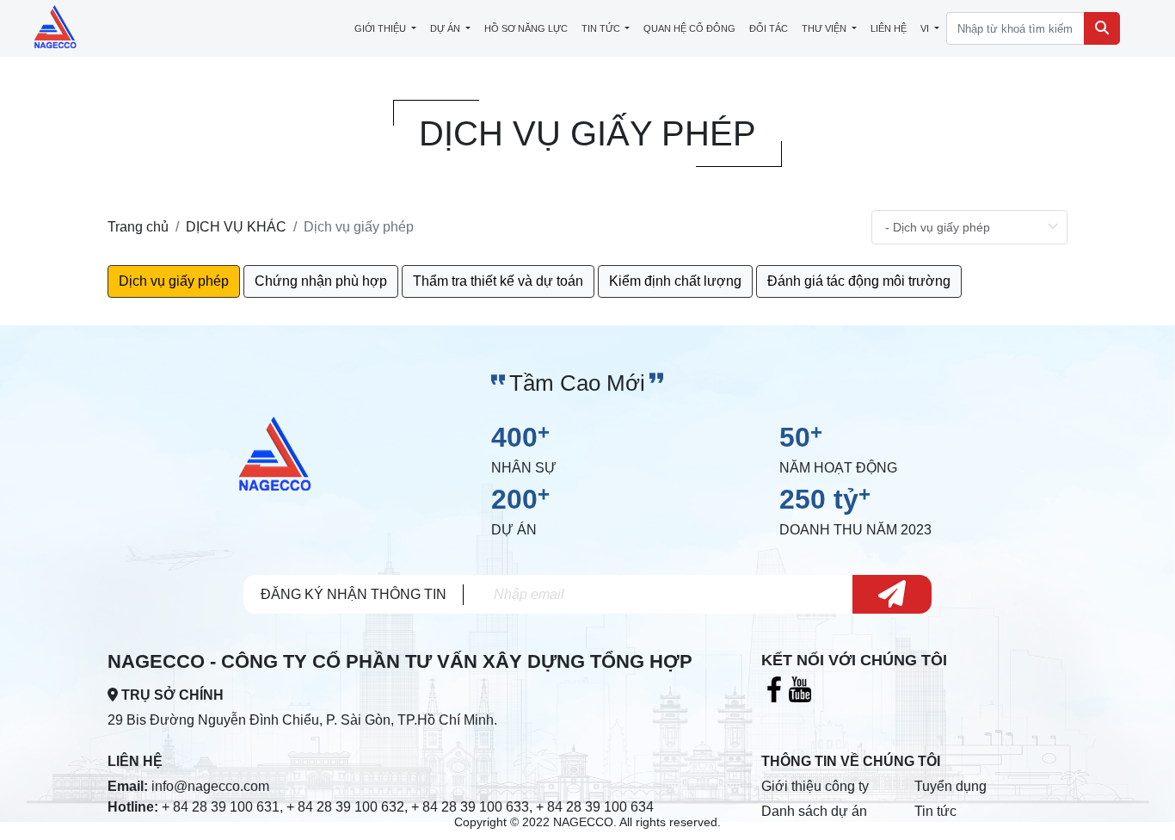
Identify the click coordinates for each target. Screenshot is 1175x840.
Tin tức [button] (602, 28)
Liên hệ (888, 28)
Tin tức (935, 811)
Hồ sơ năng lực (526, 28)
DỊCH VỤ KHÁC (236, 226)
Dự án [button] (446, 28)
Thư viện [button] (825, 28)
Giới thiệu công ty (815, 786)
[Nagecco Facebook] (774, 689)
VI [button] (926, 28)
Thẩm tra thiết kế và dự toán (498, 281)
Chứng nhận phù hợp (321, 281)
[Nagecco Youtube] (800, 689)
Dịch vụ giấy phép (174, 281)
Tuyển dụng (950, 786)
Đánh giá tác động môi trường (858, 281)
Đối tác (768, 28)
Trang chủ (138, 226)
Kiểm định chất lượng (675, 281)
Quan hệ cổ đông (689, 28)
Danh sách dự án (814, 811)
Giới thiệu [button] (381, 28)
